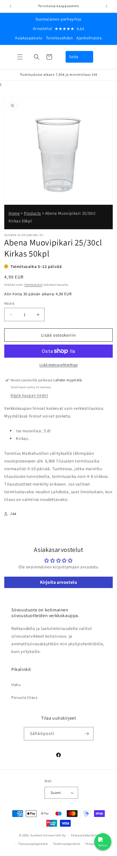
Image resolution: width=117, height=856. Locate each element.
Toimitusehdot (59, 37)
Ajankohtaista (89, 37)
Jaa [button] (13, 513)
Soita (73, 56)
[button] (20, 57)
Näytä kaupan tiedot (29, 395)
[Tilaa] (87, 733)
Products (32, 213)
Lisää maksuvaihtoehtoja (58, 365)
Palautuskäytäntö (84, 835)
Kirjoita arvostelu (58, 582)
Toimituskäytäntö (66, 844)
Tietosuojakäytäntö (33, 844)
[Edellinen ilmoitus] (10, 6)
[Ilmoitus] (106, 6)
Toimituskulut (33, 284)
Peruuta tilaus (24, 697)
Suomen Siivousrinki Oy (48, 835)
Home (14, 213)
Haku (16, 684)
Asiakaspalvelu (28, 37)
